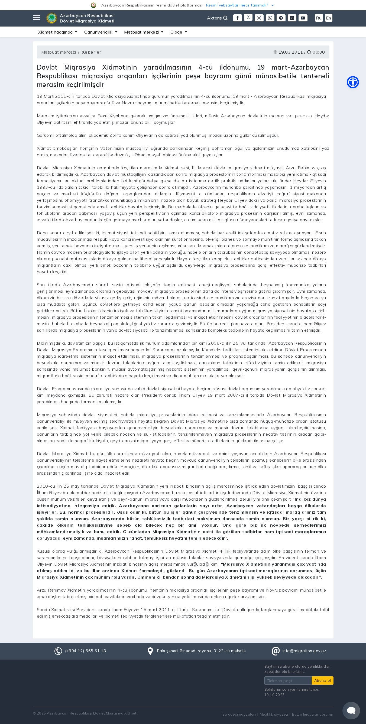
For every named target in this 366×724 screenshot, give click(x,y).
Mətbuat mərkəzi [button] (142, 32)
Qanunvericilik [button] (99, 32)
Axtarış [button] (215, 18)
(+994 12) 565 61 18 (85, 650)
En (328, 18)
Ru (319, 18)
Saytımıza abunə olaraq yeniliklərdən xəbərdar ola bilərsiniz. (297, 669)
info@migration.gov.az (304, 650)
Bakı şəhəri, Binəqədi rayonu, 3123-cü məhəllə (201, 650)
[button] (183, 5)
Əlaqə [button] (177, 32)
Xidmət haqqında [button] (56, 32)
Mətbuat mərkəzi (58, 52)
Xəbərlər (92, 52)
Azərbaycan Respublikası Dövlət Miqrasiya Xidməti (87, 18)
